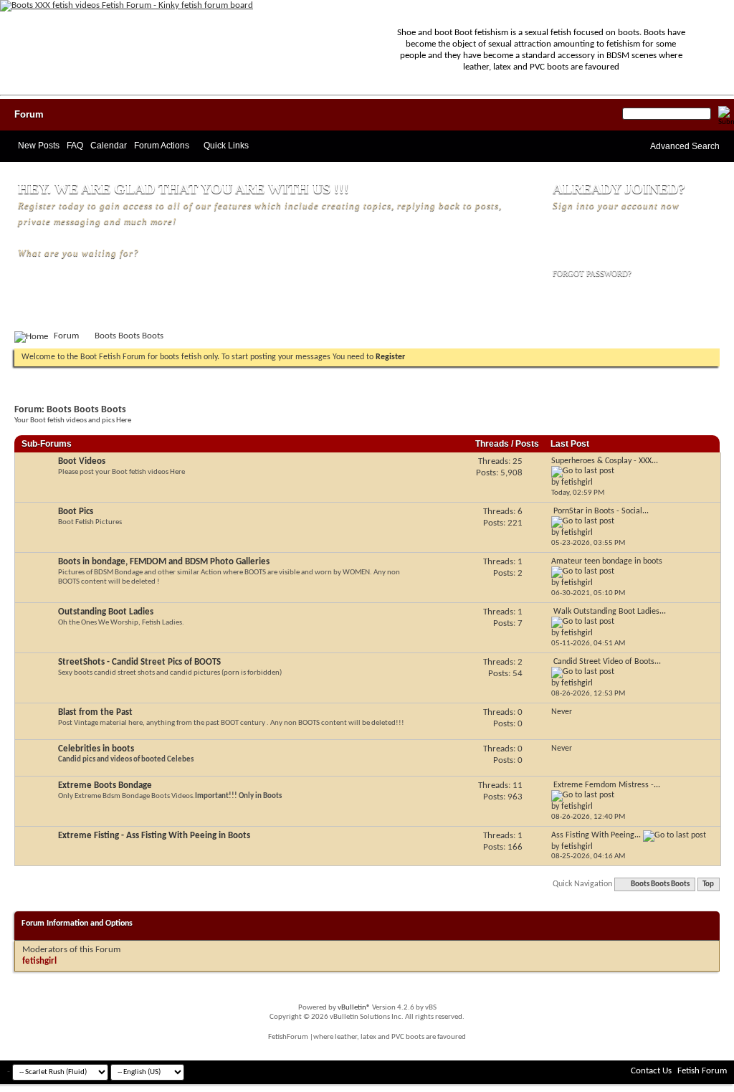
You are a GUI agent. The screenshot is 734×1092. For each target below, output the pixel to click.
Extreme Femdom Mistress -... (606, 785)
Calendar (108, 146)
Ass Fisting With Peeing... (596, 835)
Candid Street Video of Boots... (607, 661)
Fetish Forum (702, 1071)
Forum (29, 114)
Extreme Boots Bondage (105, 785)
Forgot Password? (592, 273)
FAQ (75, 146)
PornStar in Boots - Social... (601, 511)
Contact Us (651, 1071)
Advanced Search (685, 146)
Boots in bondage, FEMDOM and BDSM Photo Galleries (164, 561)
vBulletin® (354, 1008)
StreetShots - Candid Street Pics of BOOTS (139, 662)
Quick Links (226, 146)
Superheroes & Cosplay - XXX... (604, 461)
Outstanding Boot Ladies (105, 612)
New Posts (38, 146)
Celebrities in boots (96, 749)
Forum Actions (161, 146)
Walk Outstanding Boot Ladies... (609, 611)
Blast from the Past (95, 712)
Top (708, 884)
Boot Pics (75, 511)
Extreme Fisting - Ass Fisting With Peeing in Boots (154, 835)
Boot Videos (81, 461)
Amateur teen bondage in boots (606, 561)
